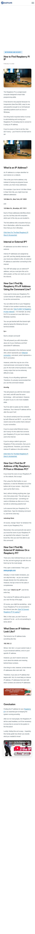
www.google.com (10, 570)
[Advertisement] (17, 24)
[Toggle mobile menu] (33, 3)
